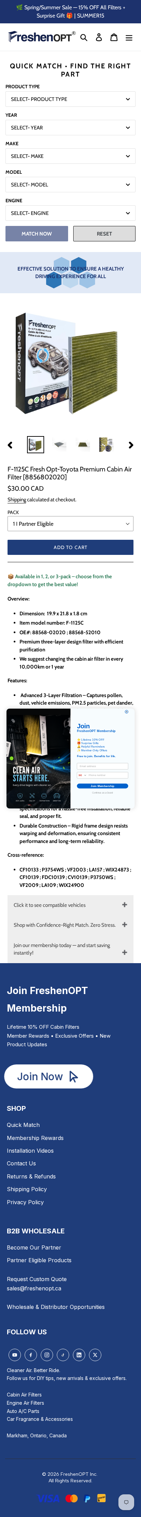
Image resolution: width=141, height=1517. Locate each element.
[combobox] (82, 775)
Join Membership (102, 785)
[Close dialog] (126, 711)
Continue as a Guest (102, 792)
